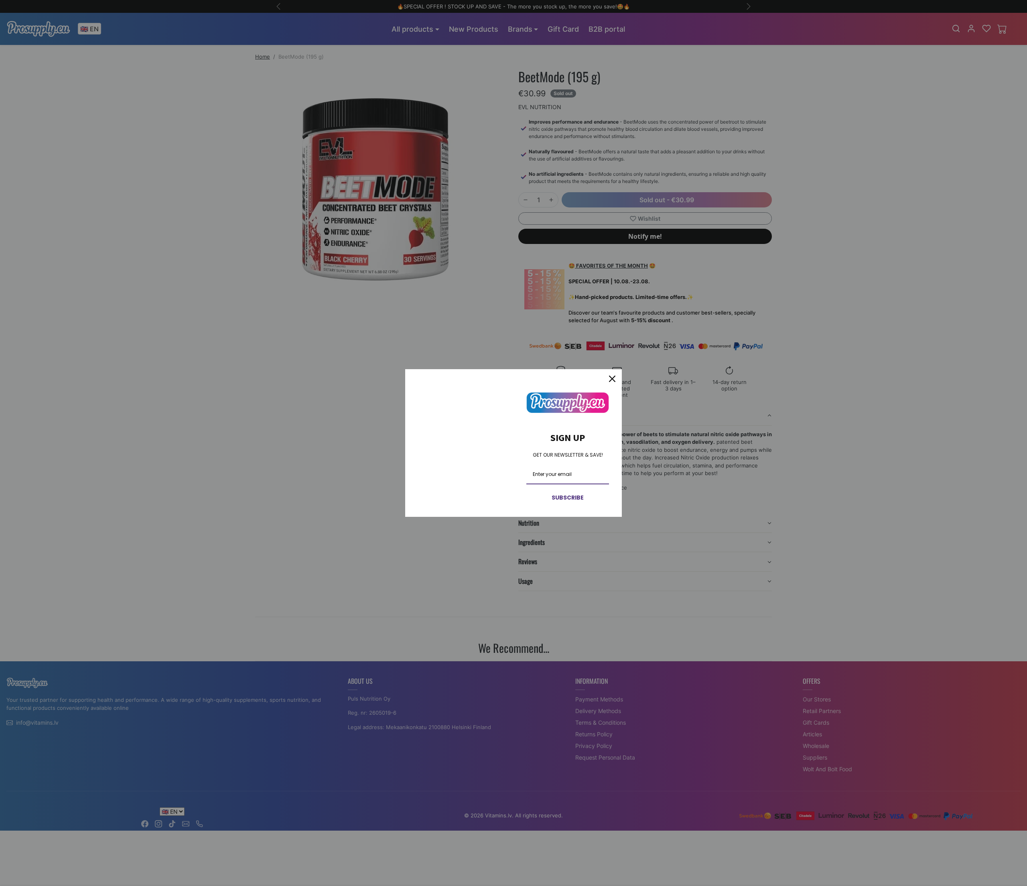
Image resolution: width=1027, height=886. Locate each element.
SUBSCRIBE (568, 498)
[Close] (612, 378)
